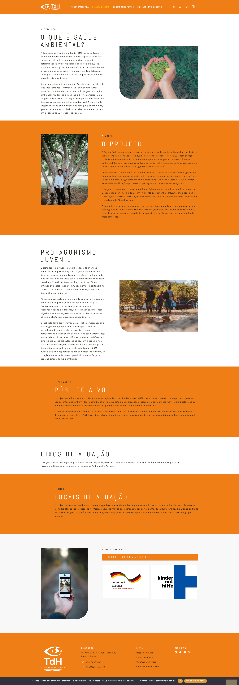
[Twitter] (180, 652)
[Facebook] (176, 652)
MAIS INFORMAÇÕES (127, 557)
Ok (180, 681)
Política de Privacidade (195, 681)
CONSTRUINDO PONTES (123, 7)
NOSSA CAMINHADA (80, 7)
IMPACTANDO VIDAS (101, 7)
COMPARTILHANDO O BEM (148, 7)
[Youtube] (185, 652)
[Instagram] (189, 652)
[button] (150, 557)
